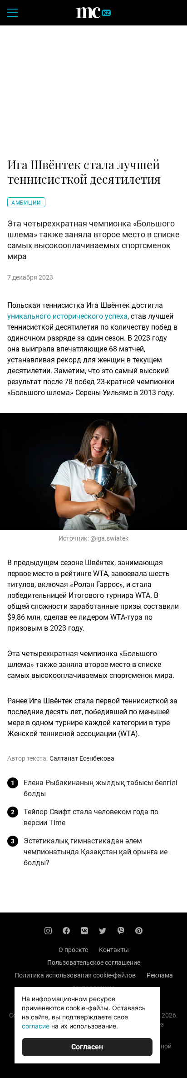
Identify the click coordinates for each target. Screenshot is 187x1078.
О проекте (73, 949)
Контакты (114, 949)
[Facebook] (66, 930)
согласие (35, 1026)
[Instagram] (48, 930)
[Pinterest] (139, 930)
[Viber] (120, 930)
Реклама (160, 975)
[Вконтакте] (84, 930)
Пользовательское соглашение (93, 962)
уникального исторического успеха (67, 316)
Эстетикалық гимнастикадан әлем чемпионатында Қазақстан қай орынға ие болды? (95, 852)
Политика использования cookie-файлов (75, 975)
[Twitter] (102, 930)
